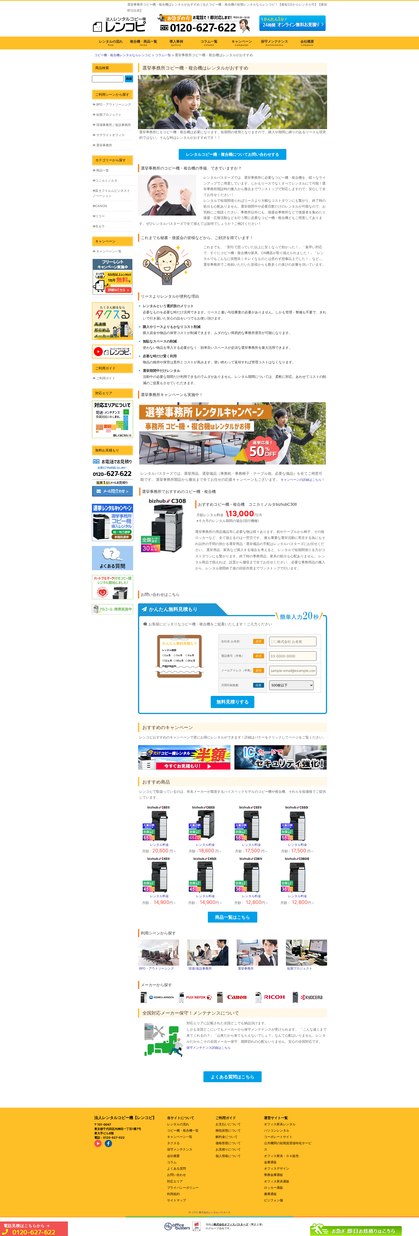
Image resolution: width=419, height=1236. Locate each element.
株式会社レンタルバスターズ (214, 1212)
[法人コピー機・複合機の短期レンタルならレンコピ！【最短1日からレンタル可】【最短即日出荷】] (121, 26)
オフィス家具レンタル (280, 1124)
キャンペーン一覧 (108, 251)
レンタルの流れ (178, 1124)
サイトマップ (176, 1200)
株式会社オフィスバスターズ (231, 1224)
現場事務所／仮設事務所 (113, 125)
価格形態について (228, 1143)
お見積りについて (228, 1149)
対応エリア (175, 1181)
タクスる (173, 1143)
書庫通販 (270, 1194)
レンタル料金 (159, 845)
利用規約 (173, 1194)
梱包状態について (228, 1130)
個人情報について (228, 1156)
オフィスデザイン (276, 1168)
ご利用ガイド (105, 378)
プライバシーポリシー (183, 1187)
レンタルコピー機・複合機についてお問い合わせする (232, 154)
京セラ (100, 226)
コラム (172, 1162)
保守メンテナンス (179, 1149)
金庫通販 (270, 1162)
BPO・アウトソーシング (113, 104)
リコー (100, 216)
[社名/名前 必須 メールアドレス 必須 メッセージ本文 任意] (355, 1228)
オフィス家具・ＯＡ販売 (281, 1156)
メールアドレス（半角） (241, 670)
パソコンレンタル (276, 1130)
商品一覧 (102, 170)
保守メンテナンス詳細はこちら (208, 1047)
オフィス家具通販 (276, 1181)
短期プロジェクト (108, 115)
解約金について (227, 1137)
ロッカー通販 (273, 1187)
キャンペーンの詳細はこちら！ (303, 480)
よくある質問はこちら (232, 1076)
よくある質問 (176, 1168)
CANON (101, 206)
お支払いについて (228, 1124)
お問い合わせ (176, 1175)
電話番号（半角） (241, 656)
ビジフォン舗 (273, 1200)
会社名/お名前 (241, 641)
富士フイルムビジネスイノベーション (111, 193)
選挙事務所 (103, 145)
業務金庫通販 (273, 1175)
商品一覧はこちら (232, 917)
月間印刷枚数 (241, 685)
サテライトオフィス (110, 135)
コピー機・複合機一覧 (183, 1130)
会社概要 (173, 1156)
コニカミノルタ (106, 180)
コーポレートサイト (278, 1137)
